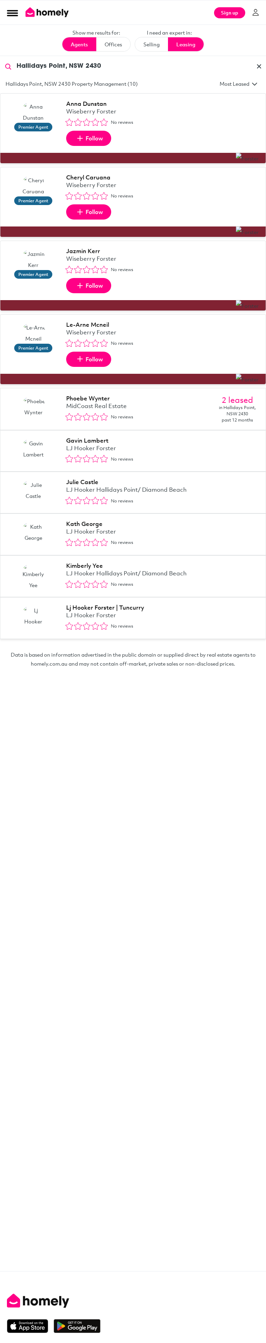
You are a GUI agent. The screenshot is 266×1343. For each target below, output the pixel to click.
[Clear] (259, 66)
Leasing (185, 44)
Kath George (84, 524)
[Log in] (255, 12)
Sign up (229, 12)
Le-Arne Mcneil (87, 324)
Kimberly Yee (84, 565)
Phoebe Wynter (88, 398)
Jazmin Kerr (83, 251)
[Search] (8, 66)
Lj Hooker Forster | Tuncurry (105, 607)
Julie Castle (82, 482)
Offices (113, 44)
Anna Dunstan (86, 104)
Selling (151, 44)
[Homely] (133, 1301)
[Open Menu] (12, 12)
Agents (79, 44)
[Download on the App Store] (30, 1326)
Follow (94, 138)
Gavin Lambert (87, 440)
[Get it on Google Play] (77, 1326)
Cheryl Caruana (88, 177)
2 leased (237, 400)
